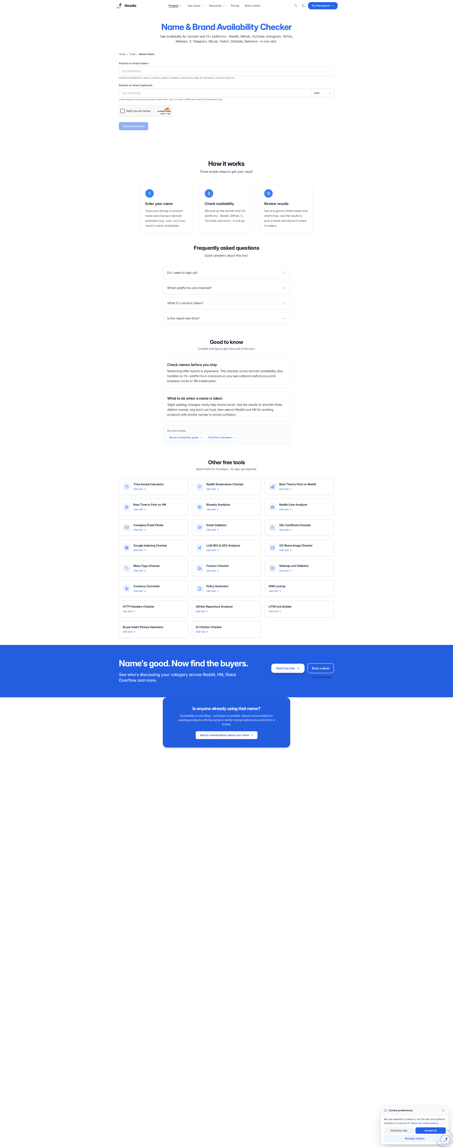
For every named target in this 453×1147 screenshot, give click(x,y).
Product (173, 5)
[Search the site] (296, 5)
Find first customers (220, 437)
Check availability (133, 126)
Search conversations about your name (224, 735)
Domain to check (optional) (135, 85)
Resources (215, 5)
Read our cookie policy (424, 1123)
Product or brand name (134, 63)
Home (122, 54)
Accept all (431, 1130)
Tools (132, 54)
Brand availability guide (184, 437)
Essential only (399, 1130)
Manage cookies (415, 1138)
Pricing (235, 5)
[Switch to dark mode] (303, 5)
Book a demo (252, 5)
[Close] (443, 1110)
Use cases (194, 5)
